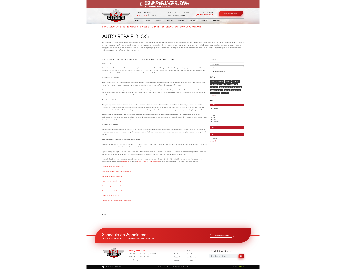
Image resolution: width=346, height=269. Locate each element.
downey (228, 81)
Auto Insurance (216, 68)
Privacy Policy (118, 266)
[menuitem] (137, 21)
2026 (213, 105)
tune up (227, 90)
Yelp (137, 260)
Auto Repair (215, 64)
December (216, 131)
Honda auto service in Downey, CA (112, 181)
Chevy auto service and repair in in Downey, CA (116, 171)
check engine (236, 90)
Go (241, 256)
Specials (170, 20)
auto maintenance (216, 90)
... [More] (213, 95)
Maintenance (215, 93)
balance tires (237, 87)
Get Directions (221, 251)
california (236, 81)
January (215, 124)
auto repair (219, 81)
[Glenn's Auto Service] (116, 16)
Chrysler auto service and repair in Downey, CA (116, 200)
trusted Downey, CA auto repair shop (148, 161)
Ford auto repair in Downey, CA (112, 195)
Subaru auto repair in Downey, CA (112, 166)
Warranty (216, 20)
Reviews (192, 20)
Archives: (214, 100)
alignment (214, 87)
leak (212, 81)
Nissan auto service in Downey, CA (112, 191)
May (214, 115)
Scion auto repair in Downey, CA (112, 186)
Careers (181, 20)
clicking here (125, 161)
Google (133, 260)
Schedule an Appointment (222, 235)
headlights (225, 93)
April (214, 117)
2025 (213, 127)
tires (222, 84)
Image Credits (109, 266)
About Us (204, 20)
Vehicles (159, 20)
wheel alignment (225, 87)
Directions (190, 260)
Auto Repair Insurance (218, 71)
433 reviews (152, 15)
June (214, 113)
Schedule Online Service (230, 13)
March (215, 119)
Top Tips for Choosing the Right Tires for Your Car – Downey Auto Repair (164, 27)
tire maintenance (231, 84)
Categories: (216, 59)
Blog (122, 27)
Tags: (212, 77)
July (214, 111)
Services (147, 20)
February (216, 121)
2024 (213, 134)
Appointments (191, 257)
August (215, 108)
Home (137, 20)
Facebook (130, 260)
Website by (238, 266)
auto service (215, 84)
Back (106, 214)
